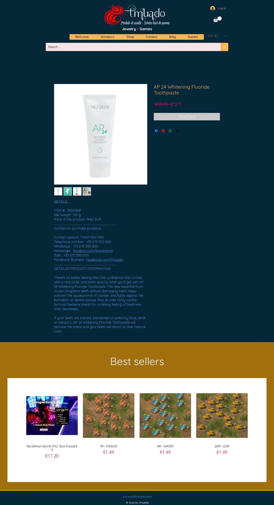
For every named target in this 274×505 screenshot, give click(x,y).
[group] (137, 430)
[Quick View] (52, 415)
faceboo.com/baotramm (93, 251)
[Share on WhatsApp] (170, 131)
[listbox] (217, 36)
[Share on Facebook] (156, 131)
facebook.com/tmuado (104, 260)
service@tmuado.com (137, 496)
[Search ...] (224, 47)
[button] (217, 19)
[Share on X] (177, 131)
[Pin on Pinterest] (163, 131)
